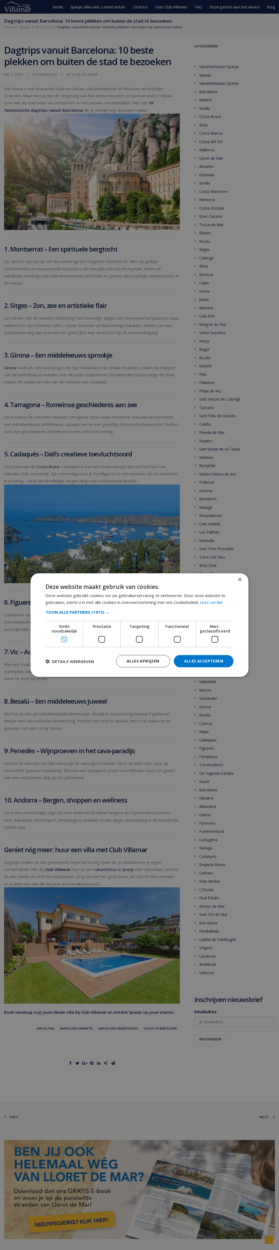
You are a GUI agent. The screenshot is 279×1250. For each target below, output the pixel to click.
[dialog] (139, 625)
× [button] (240, 579)
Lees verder (211, 602)
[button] (139, 612)
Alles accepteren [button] (203, 661)
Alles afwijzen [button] (143, 661)
